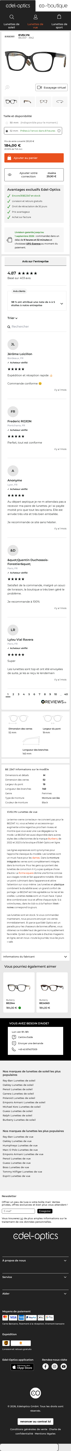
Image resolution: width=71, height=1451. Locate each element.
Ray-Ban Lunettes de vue (18, 1136)
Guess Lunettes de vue (17, 1162)
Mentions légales (45, 1433)
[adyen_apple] (41, 1317)
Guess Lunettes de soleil (18, 1111)
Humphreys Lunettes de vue (20, 1145)
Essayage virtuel (55, 87)
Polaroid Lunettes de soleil (19, 1098)
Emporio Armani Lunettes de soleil (24, 1102)
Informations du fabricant (19, 956)
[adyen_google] (49, 1317)
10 (55, 694)
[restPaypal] (31, 1317)
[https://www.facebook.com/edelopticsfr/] (45, 1367)
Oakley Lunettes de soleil (18, 1084)
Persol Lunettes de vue (17, 1158)
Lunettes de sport (59, 26)
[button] (18, 5)
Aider (5, 1293)
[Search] (11, 17)
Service (7, 1277)
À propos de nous (14, 1260)
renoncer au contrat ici (35, 1421)
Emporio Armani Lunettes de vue (23, 1154)
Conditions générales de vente (28, 1429)
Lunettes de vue (35, 26)
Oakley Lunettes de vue (17, 1141)
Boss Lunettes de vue (16, 1167)
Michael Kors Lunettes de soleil (22, 1106)
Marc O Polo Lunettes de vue (20, 1149)
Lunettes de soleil (11, 26)
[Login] (35, 17)
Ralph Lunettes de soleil (17, 1115)
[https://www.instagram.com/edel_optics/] (55, 1367)
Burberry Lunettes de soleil (19, 1119)
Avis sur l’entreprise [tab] (35, 261)
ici (21, 1218)
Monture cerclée (51, 798)
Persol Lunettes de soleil (18, 1089)
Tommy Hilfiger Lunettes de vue (22, 1171)
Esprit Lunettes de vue (16, 1176)
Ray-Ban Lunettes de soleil (19, 1080)
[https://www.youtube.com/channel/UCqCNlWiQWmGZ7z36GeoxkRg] (64, 1367)
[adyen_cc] (5, 1317)
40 (66, 694)
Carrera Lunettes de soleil (18, 1093)
